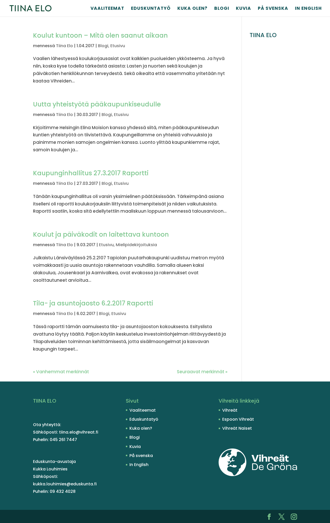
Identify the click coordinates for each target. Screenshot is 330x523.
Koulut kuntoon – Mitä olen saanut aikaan (100, 35)
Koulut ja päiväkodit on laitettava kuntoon (101, 234)
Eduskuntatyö (151, 8)
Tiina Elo (64, 46)
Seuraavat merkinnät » (202, 372)
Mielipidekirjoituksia (136, 245)
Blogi (221, 8)
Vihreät (229, 410)
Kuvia (243, 8)
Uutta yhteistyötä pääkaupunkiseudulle (97, 104)
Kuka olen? (192, 8)
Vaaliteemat (107, 8)
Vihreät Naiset (237, 428)
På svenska (273, 8)
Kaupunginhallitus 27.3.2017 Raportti (90, 173)
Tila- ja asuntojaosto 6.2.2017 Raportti (93, 303)
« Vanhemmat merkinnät (61, 372)
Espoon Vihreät (238, 419)
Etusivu (117, 46)
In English (308, 8)
